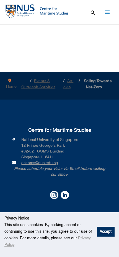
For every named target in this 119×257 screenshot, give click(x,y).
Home (11, 86)
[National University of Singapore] (20, 11)
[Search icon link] (92, 12)
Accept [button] (106, 232)
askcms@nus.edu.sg (39, 162)
